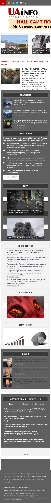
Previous (2, 45)
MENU (3, 2)
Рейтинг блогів (38, 479)
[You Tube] (20, 3)
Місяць (25, 404)
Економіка (39, 474)
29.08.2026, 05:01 (13, 277)
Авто (28, 476)
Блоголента (29, 479)
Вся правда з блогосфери (10, 62)
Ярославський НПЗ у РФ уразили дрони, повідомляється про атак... (12, 50)
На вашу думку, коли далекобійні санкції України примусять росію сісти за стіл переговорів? (25, 139)
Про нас (6, 496)
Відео (9, 479)
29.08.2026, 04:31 (13, 286)
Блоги (25, 354)
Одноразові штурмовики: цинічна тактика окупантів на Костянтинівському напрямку (30, 360)
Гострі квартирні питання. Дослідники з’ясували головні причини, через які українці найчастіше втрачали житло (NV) (25, 273)
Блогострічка (25, 246)
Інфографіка (25, 325)
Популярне (35, 399)
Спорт (43, 476)
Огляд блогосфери (18, 479)
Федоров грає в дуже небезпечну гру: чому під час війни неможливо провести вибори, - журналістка (30, 123)
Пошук (23, 62)
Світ (45, 474)
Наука (13, 476)
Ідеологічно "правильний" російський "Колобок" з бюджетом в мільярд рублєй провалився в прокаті (30, 381)
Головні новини (14, 474)
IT (32, 476)
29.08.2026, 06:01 (13, 261)
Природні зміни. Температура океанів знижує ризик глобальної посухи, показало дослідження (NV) (26, 265)
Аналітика (25, 95)
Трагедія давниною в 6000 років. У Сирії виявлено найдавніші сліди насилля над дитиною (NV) (26, 251)
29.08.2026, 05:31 (13, 268)
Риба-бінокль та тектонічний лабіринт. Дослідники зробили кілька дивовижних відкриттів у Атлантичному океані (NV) (26, 282)
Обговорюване (18, 399)
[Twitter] (16, 3)
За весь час (39, 404)
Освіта (24, 476)
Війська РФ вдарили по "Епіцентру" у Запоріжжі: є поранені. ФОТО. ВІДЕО (26, 239)
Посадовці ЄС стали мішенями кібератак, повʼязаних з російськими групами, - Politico (30, 112)
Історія (19, 476)
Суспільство (31, 474)
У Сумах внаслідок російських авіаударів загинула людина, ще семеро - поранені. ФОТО (25, 211)
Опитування (25, 133)
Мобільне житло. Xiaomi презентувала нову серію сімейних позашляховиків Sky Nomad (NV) (26, 258)
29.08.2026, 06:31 (13, 254)
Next (48, 45)
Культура (7, 476)
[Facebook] (12, 3)
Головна (6, 474)
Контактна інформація (17, 496)
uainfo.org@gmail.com (31, 496)
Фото (25, 186)
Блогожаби (25, 292)
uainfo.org (27, 490)
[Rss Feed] (8, 3)
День (11, 404)
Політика (23, 474)
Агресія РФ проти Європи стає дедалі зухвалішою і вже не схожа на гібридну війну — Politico (29, 102)
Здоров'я (37, 476)
